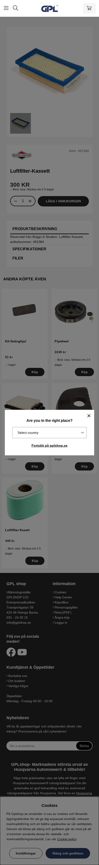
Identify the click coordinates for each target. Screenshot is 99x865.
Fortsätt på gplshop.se (49, 445)
